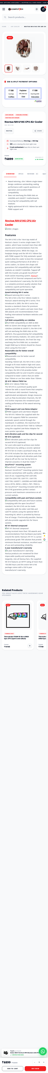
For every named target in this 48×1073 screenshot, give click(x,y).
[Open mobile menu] (3, 9)
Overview (10, 174)
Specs (20, 174)
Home (4, 26)
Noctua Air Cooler (12, 118)
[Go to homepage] (16, 9)
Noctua (34, 276)
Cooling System (21, 115)
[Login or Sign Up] (37, 9)
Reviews (32, 174)
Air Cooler (15, 26)
